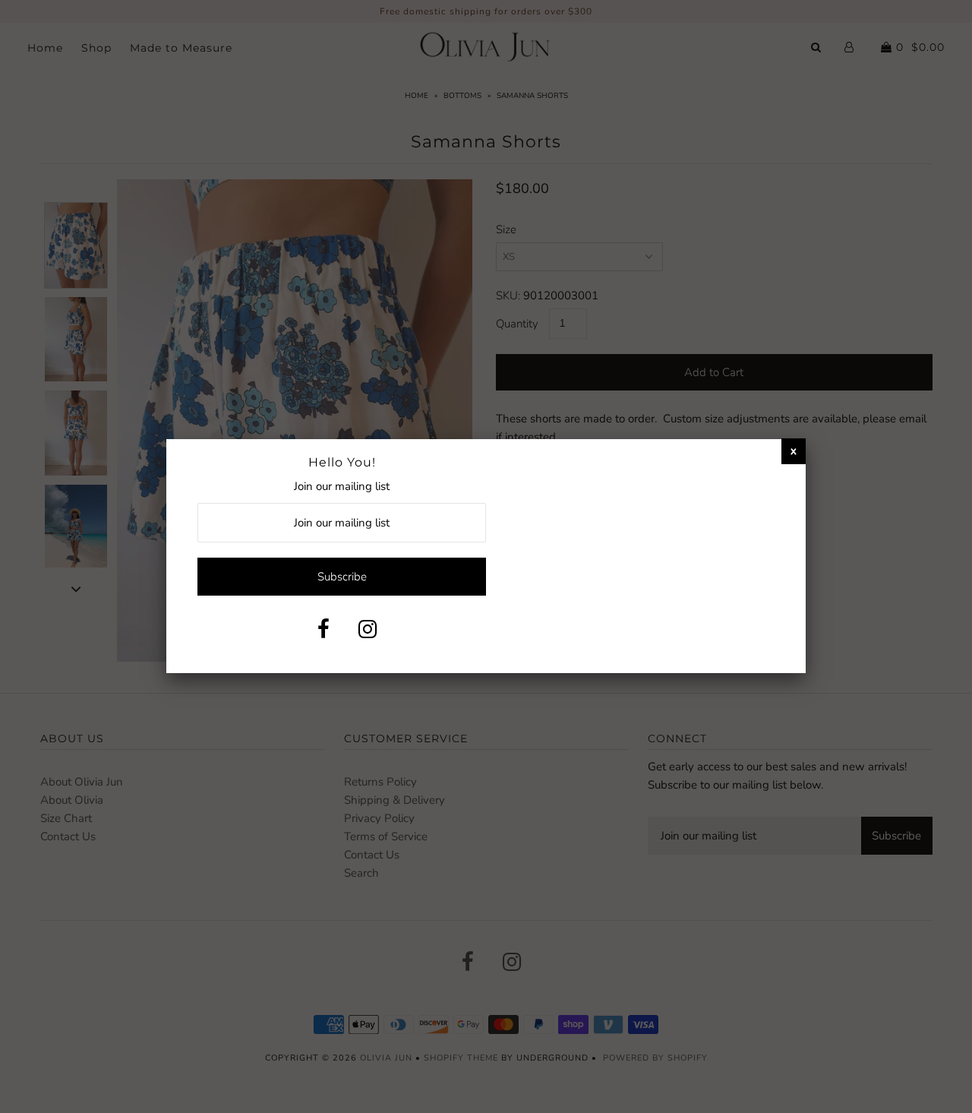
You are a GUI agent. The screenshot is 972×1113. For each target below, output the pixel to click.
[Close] (793, 450)
